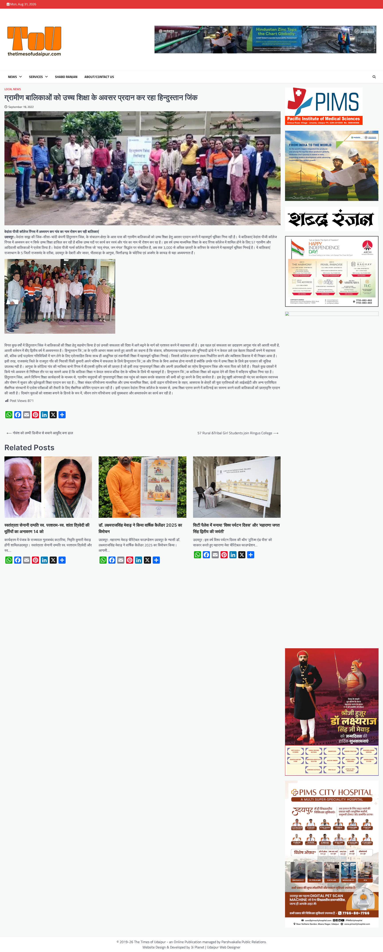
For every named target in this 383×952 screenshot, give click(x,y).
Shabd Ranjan (66, 76)
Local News (12, 89)
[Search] (374, 77)
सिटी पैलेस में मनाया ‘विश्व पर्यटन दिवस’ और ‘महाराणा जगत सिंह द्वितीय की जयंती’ (236, 528)
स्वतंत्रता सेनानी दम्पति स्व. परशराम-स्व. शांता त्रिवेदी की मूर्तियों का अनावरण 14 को (46, 528)
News (12, 76)
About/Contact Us (99, 76)
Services (36, 76)
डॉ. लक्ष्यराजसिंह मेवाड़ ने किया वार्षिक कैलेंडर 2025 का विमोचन (140, 528)
